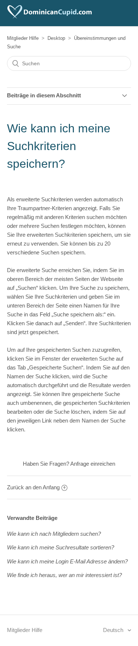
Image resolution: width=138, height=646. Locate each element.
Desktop (56, 38)
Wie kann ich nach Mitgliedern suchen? (54, 534)
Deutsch (114, 630)
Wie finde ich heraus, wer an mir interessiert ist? (64, 575)
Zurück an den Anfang (33, 487)
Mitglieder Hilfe (23, 38)
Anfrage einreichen (92, 464)
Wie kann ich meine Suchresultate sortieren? (60, 547)
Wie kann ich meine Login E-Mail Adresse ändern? (67, 561)
